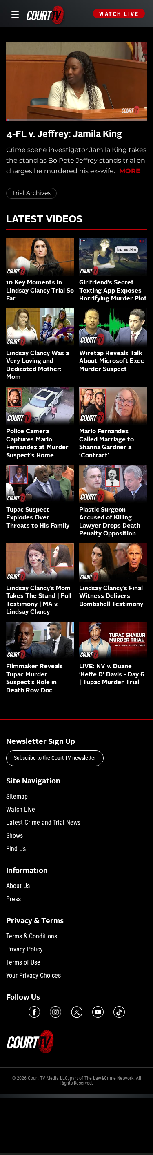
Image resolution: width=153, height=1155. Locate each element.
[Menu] (13, 13)
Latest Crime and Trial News (43, 822)
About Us (18, 886)
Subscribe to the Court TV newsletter (55, 757)
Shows (14, 835)
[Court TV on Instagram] (55, 1012)
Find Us (16, 849)
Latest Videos (44, 220)
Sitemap (17, 796)
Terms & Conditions (31, 936)
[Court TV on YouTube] (98, 1012)
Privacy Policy (24, 949)
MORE (129, 171)
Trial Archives (31, 193)
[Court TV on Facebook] (34, 1012)
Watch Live (119, 14)
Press (13, 899)
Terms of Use (23, 962)
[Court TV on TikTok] (119, 1012)
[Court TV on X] (76, 1012)
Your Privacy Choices (33, 975)
